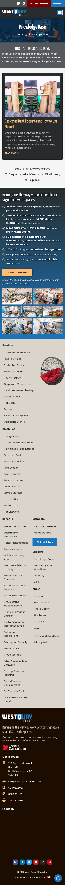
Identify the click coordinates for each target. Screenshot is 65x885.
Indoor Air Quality (14, 461)
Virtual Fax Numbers (15, 595)
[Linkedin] (22, 862)
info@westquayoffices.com (24, 781)
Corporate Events (14, 421)
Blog (36, 581)
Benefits (7, 519)
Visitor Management (16, 542)
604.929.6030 (16, 787)
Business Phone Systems (13, 577)
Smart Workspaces (15, 526)
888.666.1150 (15, 794)
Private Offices (12, 358)
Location (39, 596)
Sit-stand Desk (12, 455)
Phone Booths (12, 486)
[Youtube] (35, 862)
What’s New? (41, 602)
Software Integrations (11, 633)
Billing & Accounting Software (15, 662)
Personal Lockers (13, 480)
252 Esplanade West (20, 763)
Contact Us (41, 621)
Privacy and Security (15, 642)
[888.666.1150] (4, 793)
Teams (8, 409)
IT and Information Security (14, 613)
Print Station (11, 467)
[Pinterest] (49, 862)
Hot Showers (11, 511)
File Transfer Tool (14, 691)
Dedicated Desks (14, 365)
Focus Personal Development (12, 683)
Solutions (8, 345)
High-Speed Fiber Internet (19, 448)
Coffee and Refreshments (19, 442)
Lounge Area (11, 436)
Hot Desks (10, 403)
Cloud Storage (12, 654)
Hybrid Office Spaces (16, 415)
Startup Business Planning (14, 672)
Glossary (39, 575)
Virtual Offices (12, 396)
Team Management (16, 549)
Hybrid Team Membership (19, 390)
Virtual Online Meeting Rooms (13, 603)
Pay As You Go (12, 377)
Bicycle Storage (13, 492)
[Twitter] (29, 862)
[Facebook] (15, 862)
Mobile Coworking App (14, 557)
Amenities (8, 429)
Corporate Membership (18, 384)
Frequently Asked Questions (44, 567)
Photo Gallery (42, 608)
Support (37, 552)
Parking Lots (11, 505)
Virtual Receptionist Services (15, 587)
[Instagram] (42, 862)
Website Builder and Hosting (15, 567)
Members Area (42, 532)
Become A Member (39, 3)
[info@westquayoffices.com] (4, 781)
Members (58, 3)
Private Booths (12, 474)
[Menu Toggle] (60, 12)
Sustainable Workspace (11, 534)
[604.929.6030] (4, 787)
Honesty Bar (11, 499)
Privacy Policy (42, 642)
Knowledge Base (32, 27)
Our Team (40, 615)
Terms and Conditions (47, 636)
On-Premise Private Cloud (15, 699)
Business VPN (11, 648)
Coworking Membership (17, 352)
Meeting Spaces (13, 371)
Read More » (12, 153)
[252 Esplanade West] (4, 762)
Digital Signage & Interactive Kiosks (14, 623)
